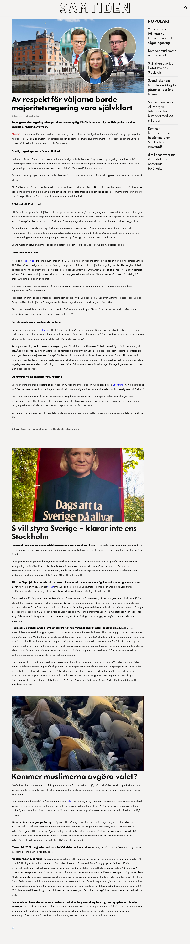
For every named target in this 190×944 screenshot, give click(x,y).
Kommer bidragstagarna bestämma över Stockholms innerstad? (159, 137)
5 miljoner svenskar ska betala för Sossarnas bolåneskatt (161, 161)
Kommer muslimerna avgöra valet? (74, 776)
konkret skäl (45, 330)
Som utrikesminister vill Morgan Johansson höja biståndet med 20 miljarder (161, 111)
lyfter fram (117, 384)
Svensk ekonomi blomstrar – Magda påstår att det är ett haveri (162, 87)
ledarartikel (28, 260)
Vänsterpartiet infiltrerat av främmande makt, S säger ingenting (161, 36)
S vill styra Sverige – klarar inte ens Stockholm (74, 532)
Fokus (69, 801)
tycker (50, 586)
